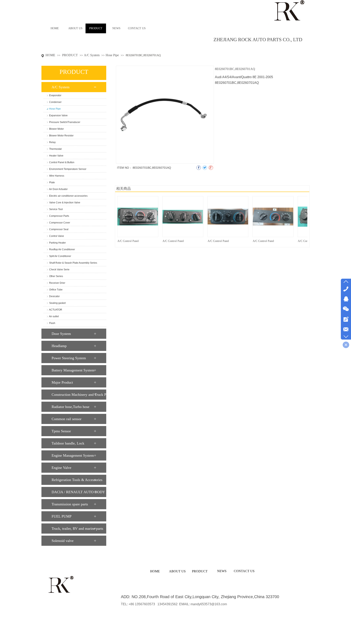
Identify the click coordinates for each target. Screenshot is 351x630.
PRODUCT (70, 55)
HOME (50, 55)
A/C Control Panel (128, 241)
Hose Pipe (112, 55)
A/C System (92, 55)
